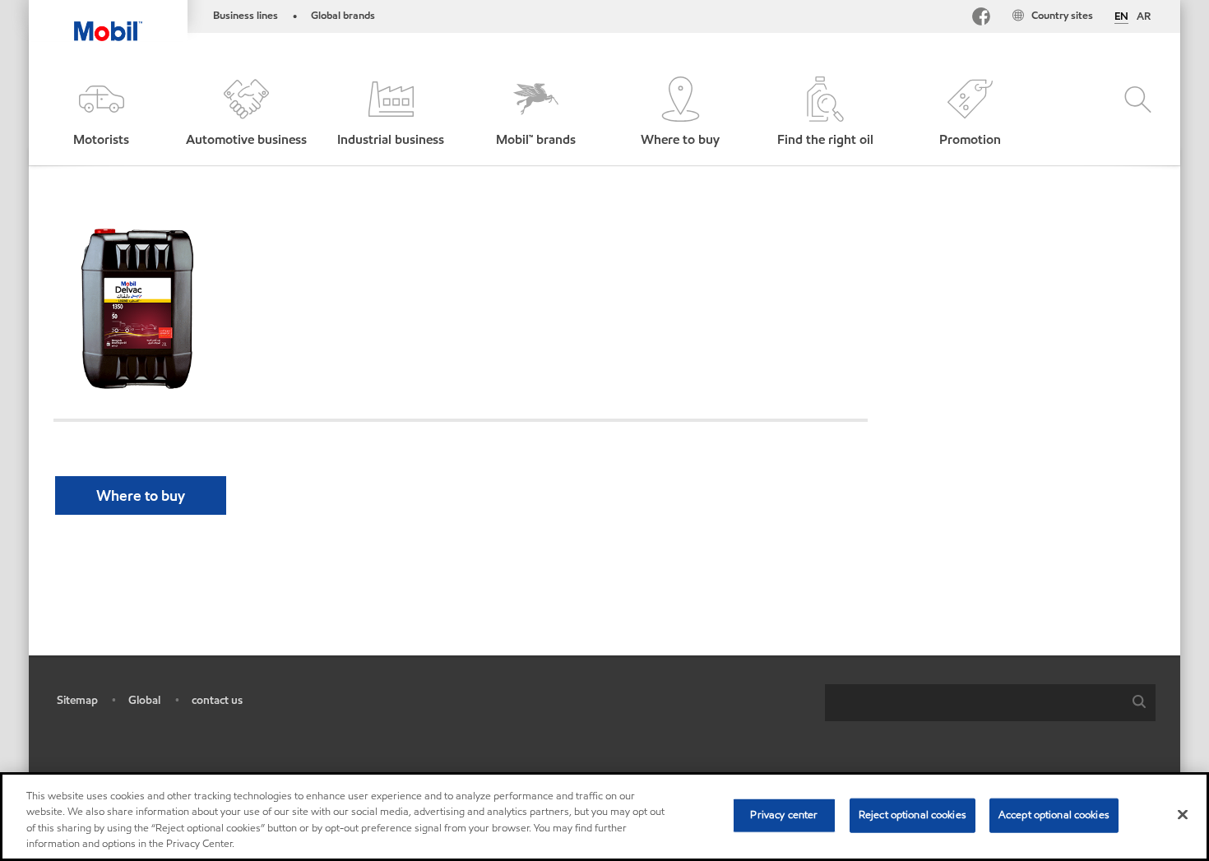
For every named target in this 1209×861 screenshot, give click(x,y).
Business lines (245, 15)
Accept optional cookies (1053, 815)
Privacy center (784, 815)
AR (1144, 16)
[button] (101, 113)
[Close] (1183, 814)
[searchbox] (974, 702)
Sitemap (77, 700)
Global (144, 700)
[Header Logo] (108, 20)
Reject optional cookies (912, 815)
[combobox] (990, 702)
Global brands (343, 15)
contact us (217, 700)
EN (1121, 17)
